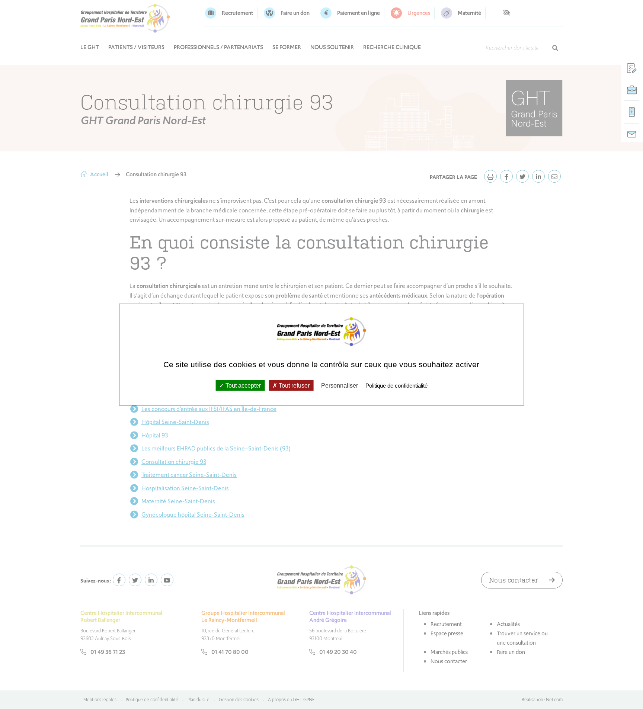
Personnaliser (339, 385)
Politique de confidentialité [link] (396, 385)
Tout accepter (242, 385)
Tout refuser (293, 385)
